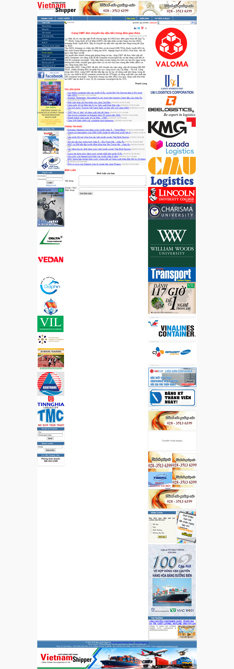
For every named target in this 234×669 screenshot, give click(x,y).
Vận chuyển (46, 32)
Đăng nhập (70, 22)
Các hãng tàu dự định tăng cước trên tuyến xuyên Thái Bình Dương (99, 149)
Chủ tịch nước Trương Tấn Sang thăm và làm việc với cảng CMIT (98, 108)
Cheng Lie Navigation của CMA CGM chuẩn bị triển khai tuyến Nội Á (99, 132)
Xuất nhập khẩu (48, 36)
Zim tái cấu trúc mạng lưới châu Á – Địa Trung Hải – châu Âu (95, 142)
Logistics (45, 39)
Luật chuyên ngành (49, 59)
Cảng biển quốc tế (48, 66)
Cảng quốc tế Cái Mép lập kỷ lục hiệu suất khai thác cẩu (93, 105)
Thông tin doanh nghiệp (51, 46)
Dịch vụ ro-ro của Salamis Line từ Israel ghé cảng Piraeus (94, 164)
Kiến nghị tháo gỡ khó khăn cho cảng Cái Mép (89, 102)
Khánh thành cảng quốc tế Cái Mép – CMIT (87, 118)
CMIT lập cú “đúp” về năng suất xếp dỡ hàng (88, 112)
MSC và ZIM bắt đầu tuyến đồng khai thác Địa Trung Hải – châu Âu (98, 144)
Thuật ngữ (46, 56)
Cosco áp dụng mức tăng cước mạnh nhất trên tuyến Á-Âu (94, 154)
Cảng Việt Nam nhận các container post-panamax (90, 120)
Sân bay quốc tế (48, 62)
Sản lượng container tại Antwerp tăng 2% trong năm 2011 (94, 115)
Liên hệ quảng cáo (142, 642)
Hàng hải (45, 29)
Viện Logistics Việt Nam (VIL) (122, 642)
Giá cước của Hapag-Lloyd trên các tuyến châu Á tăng (92, 156)
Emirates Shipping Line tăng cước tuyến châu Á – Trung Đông (96, 130)
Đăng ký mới (51, 185)
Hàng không (46, 26)
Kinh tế (44, 42)
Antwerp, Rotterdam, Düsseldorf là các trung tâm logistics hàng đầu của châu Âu (104, 98)
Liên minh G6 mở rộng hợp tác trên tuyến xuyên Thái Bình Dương (98, 137)
